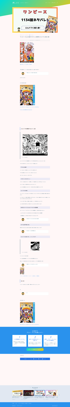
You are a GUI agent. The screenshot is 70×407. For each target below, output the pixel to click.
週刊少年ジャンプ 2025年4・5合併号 (26, 64)
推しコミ (15, 3)
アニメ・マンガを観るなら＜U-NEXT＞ (34, 349)
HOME (13, 403)
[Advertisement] (35, 118)
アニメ (49, 2)
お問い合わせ (53, 2)
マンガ (46, 2)
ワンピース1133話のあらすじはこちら (26, 109)
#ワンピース (21, 355)
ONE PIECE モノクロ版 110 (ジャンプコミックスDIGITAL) (29, 324)
